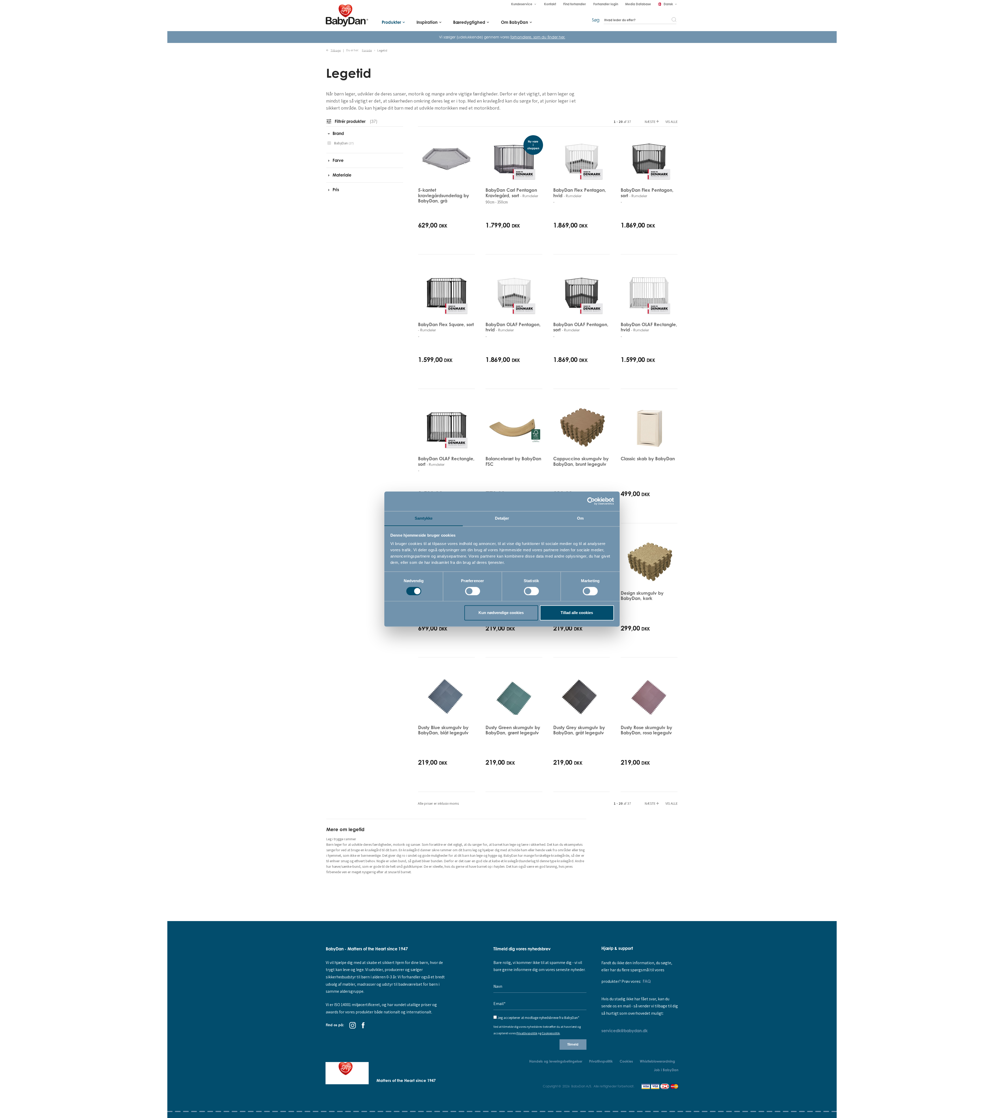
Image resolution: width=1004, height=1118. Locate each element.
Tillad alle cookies (577, 613)
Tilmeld (572, 1044)
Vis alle (671, 121)
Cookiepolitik (551, 1033)
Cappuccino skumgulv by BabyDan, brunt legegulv (581, 461)
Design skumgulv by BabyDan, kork (642, 595)
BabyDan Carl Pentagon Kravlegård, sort (512, 192)
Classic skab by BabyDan (648, 458)
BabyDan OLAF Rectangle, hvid (649, 327)
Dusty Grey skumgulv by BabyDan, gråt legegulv (579, 730)
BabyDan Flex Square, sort (446, 327)
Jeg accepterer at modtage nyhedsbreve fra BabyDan (538, 1017)
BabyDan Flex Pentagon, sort (647, 192)
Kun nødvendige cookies (501, 613)
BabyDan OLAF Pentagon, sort (580, 327)
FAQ (647, 981)
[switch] (472, 591)
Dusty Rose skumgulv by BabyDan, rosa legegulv (646, 730)
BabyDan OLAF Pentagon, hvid (513, 327)
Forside (367, 50)
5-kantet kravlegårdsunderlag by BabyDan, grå (443, 195)
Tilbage (335, 50)
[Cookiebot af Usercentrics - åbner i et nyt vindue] (591, 501)
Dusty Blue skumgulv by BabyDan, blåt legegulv (443, 730)
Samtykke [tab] (424, 518)
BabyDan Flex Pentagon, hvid (579, 192)
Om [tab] (580, 518)
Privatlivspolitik (526, 1033)
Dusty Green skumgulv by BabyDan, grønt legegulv (513, 730)
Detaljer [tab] (502, 518)
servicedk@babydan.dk (624, 1030)
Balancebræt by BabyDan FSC (513, 461)
